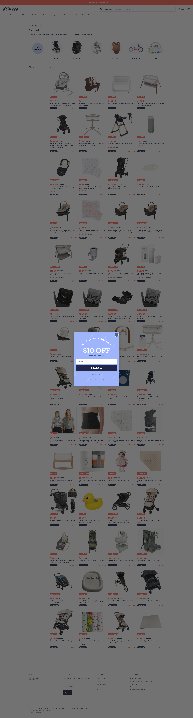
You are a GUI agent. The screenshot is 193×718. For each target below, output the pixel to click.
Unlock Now (96, 368)
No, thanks (96, 374)
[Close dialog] (116, 335)
